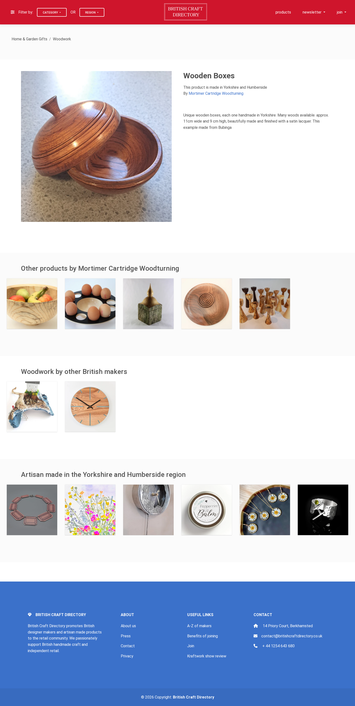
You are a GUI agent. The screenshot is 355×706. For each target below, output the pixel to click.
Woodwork (62, 39)
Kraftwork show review (206, 656)
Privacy (127, 656)
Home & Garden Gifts (29, 39)
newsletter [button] (312, 12)
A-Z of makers (199, 626)
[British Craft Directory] (186, 12)
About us (128, 626)
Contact (128, 646)
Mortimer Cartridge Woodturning (216, 93)
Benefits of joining (202, 636)
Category (51, 12)
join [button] (340, 12)
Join (190, 646)
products (283, 12)
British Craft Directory (193, 697)
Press (126, 636)
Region (90, 12)
